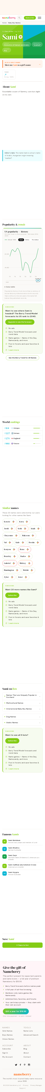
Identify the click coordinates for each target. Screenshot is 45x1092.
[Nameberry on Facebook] (20, 1064)
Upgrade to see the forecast (20, 322)
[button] (22, 945)
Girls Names (7, 1031)
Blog (25, 1049)
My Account (7, 1057)
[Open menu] (39, 18)
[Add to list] (20, 37)
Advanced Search (31, 1035)
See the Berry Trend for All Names (22, 358)
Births (27, 239)
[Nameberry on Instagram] (29, 1064)
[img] (22, 260)
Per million (35, 239)
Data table (10, 287)
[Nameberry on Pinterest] (25, 1064)
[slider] (37, 280)
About (26, 1053)
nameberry (22, 1074)
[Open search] (19, 18)
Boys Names (7, 1035)
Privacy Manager (36, 1085)
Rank (21, 239)
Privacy (25, 1085)
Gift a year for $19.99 (16, 1011)
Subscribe (30, 18)
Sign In (5, 1053)
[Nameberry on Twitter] (16, 1064)
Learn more (14, 350)
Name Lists (28, 1031)
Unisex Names (8, 1039)
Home (4, 23)
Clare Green (9, 31)
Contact (27, 1057)
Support (22, 1088)
